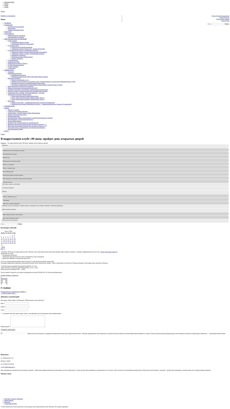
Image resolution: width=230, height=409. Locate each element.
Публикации (9, 106)
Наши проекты (8, 400)
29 (12, 243)
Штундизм (11, 101)
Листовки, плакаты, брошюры (13, 399)
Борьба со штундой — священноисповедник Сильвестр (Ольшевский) (33, 102)
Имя (2, 303)
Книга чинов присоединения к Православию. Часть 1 (28, 98)
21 (10, 241)
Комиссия (8, 25)
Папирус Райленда (17, 58)
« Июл (3, 247)
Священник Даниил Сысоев (20, 42)
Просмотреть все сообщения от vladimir (14, 291)
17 (1, 241)
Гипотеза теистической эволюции (22, 47)
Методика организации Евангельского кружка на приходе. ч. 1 (27, 124)
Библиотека (9, 70)
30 (14, 243)
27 (8, 243)
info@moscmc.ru (10, 367)
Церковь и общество (12, 275)
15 (12, 239)
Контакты (7, 402)
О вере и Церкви (13, 66)
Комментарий (5, 326)
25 (4, 243)
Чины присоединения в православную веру (25, 96)
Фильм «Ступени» (13, 110)
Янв (2, 249)
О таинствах (12, 68)
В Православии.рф (13, 116)
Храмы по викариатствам (16, 30)
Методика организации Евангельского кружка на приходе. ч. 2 (27, 126)
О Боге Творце (12, 41)
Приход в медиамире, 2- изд (20, 80)
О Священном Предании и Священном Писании (23, 50)
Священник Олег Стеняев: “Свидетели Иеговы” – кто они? (26, 93)
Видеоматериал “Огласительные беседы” (20, 119)
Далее (14, 293)
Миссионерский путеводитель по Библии (21, 86)
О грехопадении (13, 60)
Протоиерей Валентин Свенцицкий (23, 44)
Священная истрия (13, 62)
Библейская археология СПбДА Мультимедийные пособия (30, 77)
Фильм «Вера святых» (15, 121)
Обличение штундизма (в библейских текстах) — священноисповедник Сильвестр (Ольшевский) (42, 104)
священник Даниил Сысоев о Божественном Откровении (29, 52)
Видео (6, 108)
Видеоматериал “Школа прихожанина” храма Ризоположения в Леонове (30, 118)
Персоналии (11, 28)
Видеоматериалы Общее (15, 129)
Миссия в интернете (14, 78)
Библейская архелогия (15, 73)
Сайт (2, 310)
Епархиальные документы (16, 37)
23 (14, 241)
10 (1, 239)
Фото (6, 131)
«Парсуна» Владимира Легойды (18, 111)
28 (10, 243)
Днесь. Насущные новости (109, 252)
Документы (9, 34)
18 (4, 241)
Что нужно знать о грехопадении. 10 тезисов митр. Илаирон (26, 127)
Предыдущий (6, 293)
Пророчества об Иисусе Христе (17, 63)
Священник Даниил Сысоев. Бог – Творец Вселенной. (28, 49)
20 (8, 241)
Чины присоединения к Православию (19, 94)
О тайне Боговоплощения (16, 65)
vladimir (3, 275)
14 (10, 239)
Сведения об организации (16, 27)
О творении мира (13, 45)
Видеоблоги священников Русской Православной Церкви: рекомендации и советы (37, 85)
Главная (7, 23)
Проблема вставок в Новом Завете (22, 57)
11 (4, 239)
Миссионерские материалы (15, 39)
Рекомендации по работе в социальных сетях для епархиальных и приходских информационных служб (43, 81)
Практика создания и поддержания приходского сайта (28, 83)
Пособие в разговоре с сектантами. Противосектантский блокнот (28, 89)
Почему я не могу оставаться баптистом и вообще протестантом (27, 91)
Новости (7, 32)
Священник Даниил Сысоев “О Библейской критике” (28, 53)
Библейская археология (19, 75)
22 (12, 241)
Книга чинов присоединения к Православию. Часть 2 (28, 99)
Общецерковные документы (16, 35)
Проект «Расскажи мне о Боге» (17, 114)
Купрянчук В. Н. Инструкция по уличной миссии (23, 123)
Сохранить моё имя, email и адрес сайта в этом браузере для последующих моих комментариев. (32, 313)
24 (1, 243)
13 (8, 239)
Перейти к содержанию (8, 16)
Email (3, 306)
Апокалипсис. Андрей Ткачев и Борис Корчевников (24, 113)
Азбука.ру (11, 72)
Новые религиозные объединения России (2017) (23, 88)
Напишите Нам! (9, 2)
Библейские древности (19, 55)
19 (6, 241)
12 (6, 239)
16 (14, 239)
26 (6, 243)
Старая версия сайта (10, 403)
